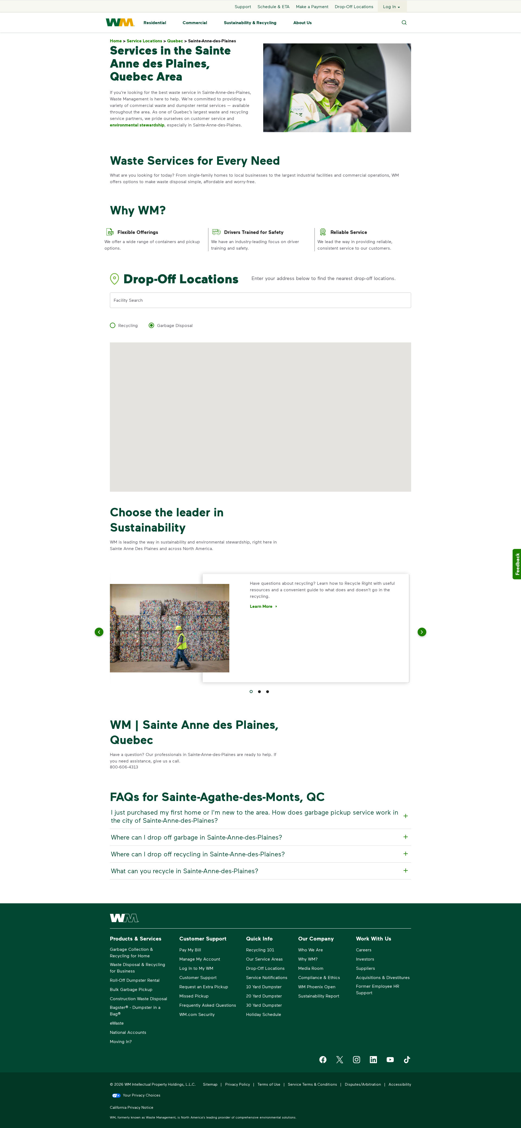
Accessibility (400, 1084)
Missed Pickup (194, 995)
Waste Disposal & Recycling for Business (137, 967)
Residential (155, 22)
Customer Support (198, 977)
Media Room (310, 968)
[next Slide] (415, 632)
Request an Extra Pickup (203, 986)
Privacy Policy (237, 1084)
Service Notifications (266, 977)
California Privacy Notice (131, 1107)
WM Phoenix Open (316, 986)
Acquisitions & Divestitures (383, 977)
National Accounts (128, 1032)
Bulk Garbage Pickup (131, 989)
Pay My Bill (190, 949)
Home (118, 40)
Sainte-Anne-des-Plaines (213, 40)
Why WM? (308, 958)
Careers (363, 949)
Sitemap (210, 1084)
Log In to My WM (196, 968)
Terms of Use (269, 1084)
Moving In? (121, 1041)
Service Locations (146, 40)
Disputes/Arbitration (363, 1084)
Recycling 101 (260, 949)
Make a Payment (312, 6)
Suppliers (365, 968)
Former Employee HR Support (377, 989)
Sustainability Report (318, 995)
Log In (389, 6)
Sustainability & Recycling (250, 22)
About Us (302, 22)
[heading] (259, 816)
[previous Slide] (106, 632)
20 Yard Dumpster (264, 995)
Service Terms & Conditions (312, 1084)
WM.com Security (197, 1014)
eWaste (117, 1022)
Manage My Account (199, 958)
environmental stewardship (137, 125)
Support (243, 6)
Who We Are (310, 949)
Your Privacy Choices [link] (141, 1095)
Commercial (195, 22)
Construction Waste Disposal (138, 998)
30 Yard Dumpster (264, 1005)
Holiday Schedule (263, 1014)
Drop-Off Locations (354, 6)
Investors (365, 958)
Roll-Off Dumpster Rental (135, 980)
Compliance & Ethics (319, 977)
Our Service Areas (264, 958)
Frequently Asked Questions (207, 1005)
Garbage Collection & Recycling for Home (131, 952)
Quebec (177, 40)
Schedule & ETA (274, 6)
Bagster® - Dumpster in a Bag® (135, 1010)
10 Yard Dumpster (264, 986)
